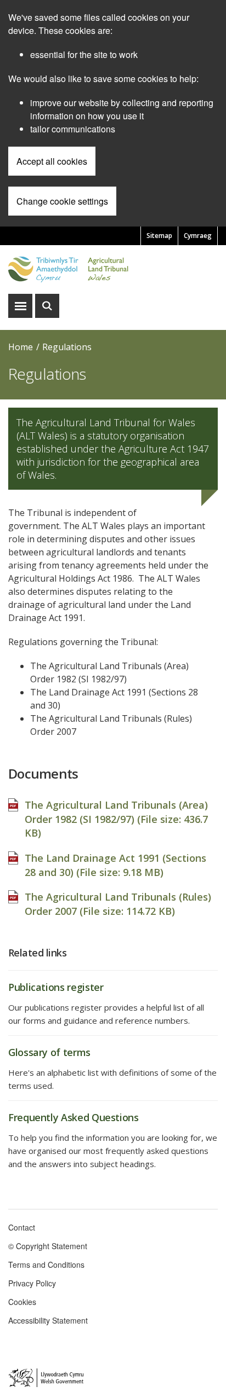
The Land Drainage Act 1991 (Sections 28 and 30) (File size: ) (115, 865)
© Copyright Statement (47, 1245)
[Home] (113, 269)
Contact (21, 1227)
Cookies (22, 1301)
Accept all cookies (51, 161)
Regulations (67, 347)
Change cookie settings (62, 201)
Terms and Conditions (46, 1264)
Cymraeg (198, 235)
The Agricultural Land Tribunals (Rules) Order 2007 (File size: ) (118, 904)
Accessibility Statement (48, 1320)
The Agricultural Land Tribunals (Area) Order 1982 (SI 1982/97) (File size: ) (116, 818)
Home (20, 347)
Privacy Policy (32, 1283)
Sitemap (159, 235)
